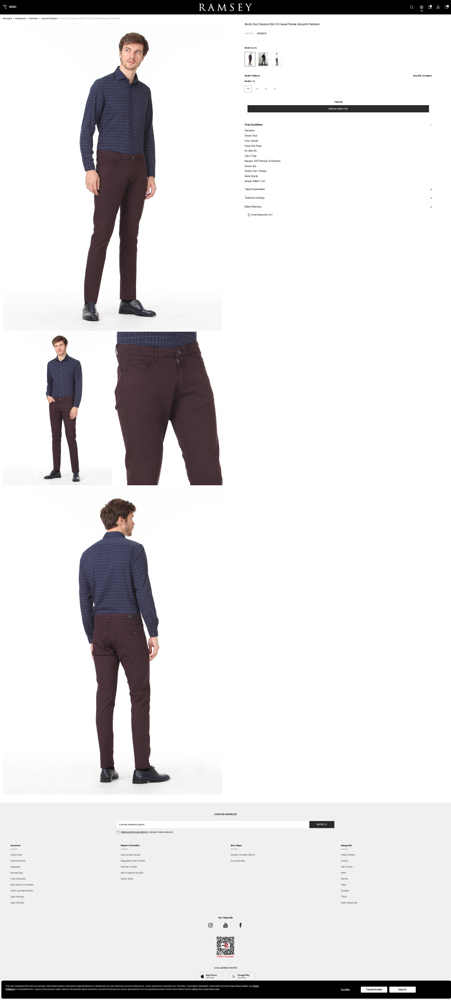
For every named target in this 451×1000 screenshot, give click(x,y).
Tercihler (345, 989)
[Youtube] (225, 925)
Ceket (343, 885)
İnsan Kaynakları (18, 879)
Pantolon (33, 18)
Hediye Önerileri (348, 855)
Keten (343, 873)
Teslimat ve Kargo (129, 867)
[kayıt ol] (438, 7)
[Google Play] (241, 976)
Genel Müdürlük (18, 861)
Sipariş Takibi (127, 879)
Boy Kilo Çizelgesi (422, 76)
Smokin (344, 861)
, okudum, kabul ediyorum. (147, 832)
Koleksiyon (20, 18)
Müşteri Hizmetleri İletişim (243, 855)
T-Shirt (344, 897)
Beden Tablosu (252, 76)
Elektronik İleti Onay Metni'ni (134, 832)
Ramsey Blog (17, 873)
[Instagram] (210, 925)
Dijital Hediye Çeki (349, 903)
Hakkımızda (16, 855)
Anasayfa (7, 18)
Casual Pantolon (49, 18)
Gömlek (344, 879)
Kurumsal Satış (238, 861)
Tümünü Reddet (374, 989)
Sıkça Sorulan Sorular (130, 855)
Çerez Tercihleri (17, 903)
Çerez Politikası (17, 897)
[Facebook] (240, 925)
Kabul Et (402, 989)
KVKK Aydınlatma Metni (22, 891)
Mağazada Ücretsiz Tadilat (133, 861)
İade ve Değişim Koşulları (132, 873)
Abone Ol (322, 824)
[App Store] (209, 976)
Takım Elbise (347, 867)
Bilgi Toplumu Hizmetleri (22, 885)
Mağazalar (15, 867)
